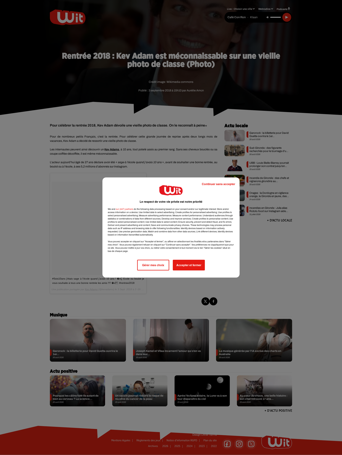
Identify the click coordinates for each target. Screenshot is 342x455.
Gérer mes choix (153, 265)
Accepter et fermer (188, 265)
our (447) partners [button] (124, 208)
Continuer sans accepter (218, 184)
